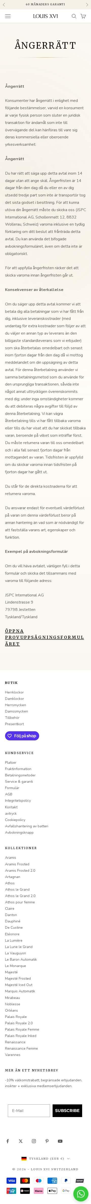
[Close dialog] (85, 584)
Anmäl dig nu (60, 612)
